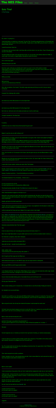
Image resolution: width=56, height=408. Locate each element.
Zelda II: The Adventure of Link (13, 170)
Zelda (23, 188)
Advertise (26, 404)
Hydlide (45, 169)
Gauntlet (21, 384)
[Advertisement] (28, 24)
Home (25, 3)
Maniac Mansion (42, 214)
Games (31, 3)
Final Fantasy (6, 12)
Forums (36, 3)
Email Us (30, 404)
